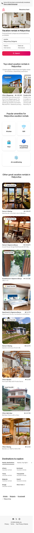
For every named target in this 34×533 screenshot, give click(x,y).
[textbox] (9, 48)
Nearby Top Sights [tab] (22, 462)
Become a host (24, 10)
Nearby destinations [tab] (8, 462)
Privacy (7, 524)
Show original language (10, 4)
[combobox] (16, 41)
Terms (12, 524)
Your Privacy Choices (22, 524)
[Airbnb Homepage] (3, 9)
